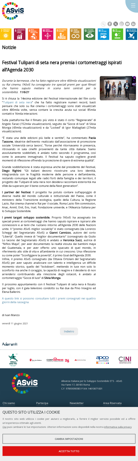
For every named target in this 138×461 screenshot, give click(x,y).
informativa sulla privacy (118, 427)
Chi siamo (9, 403)
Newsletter (77, 403)
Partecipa (42, 403)
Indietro (69, 331)
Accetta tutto (69, 451)
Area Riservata (112, 403)
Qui (4, 427)
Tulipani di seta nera (17, 102)
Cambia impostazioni (69, 438)
